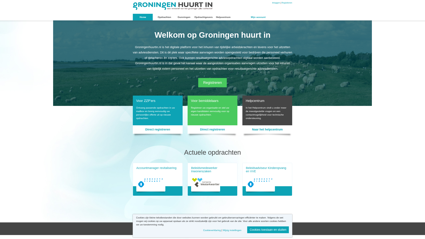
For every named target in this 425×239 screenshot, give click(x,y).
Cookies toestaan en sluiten (268, 229)
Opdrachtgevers (203, 17)
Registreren (287, 3)
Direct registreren (157, 129)
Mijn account (258, 17)
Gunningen (184, 17)
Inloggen (276, 3)
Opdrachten (164, 17)
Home (143, 17)
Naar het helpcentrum (267, 129)
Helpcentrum (223, 17)
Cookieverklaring (212, 230)
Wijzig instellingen (232, 230)
